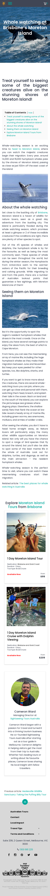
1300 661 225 (26, 849)
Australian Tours (19, 811)
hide (30, 113)
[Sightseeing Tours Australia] (3, 3)
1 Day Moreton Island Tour (25, 558)
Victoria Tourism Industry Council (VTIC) (26, 888)
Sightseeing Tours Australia (25, 718)
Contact (14, 817)
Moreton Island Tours (26, 505)
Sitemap (25, 883)
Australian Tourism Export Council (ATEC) (33, 887)
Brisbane (43, 212)
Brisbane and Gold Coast (28, 564)
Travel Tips (16, 828)
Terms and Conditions (22, 834)
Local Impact (17, 822)
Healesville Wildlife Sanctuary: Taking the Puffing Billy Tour (25, 793)
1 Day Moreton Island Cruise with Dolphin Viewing (21, 636)
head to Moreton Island (25, 149)
